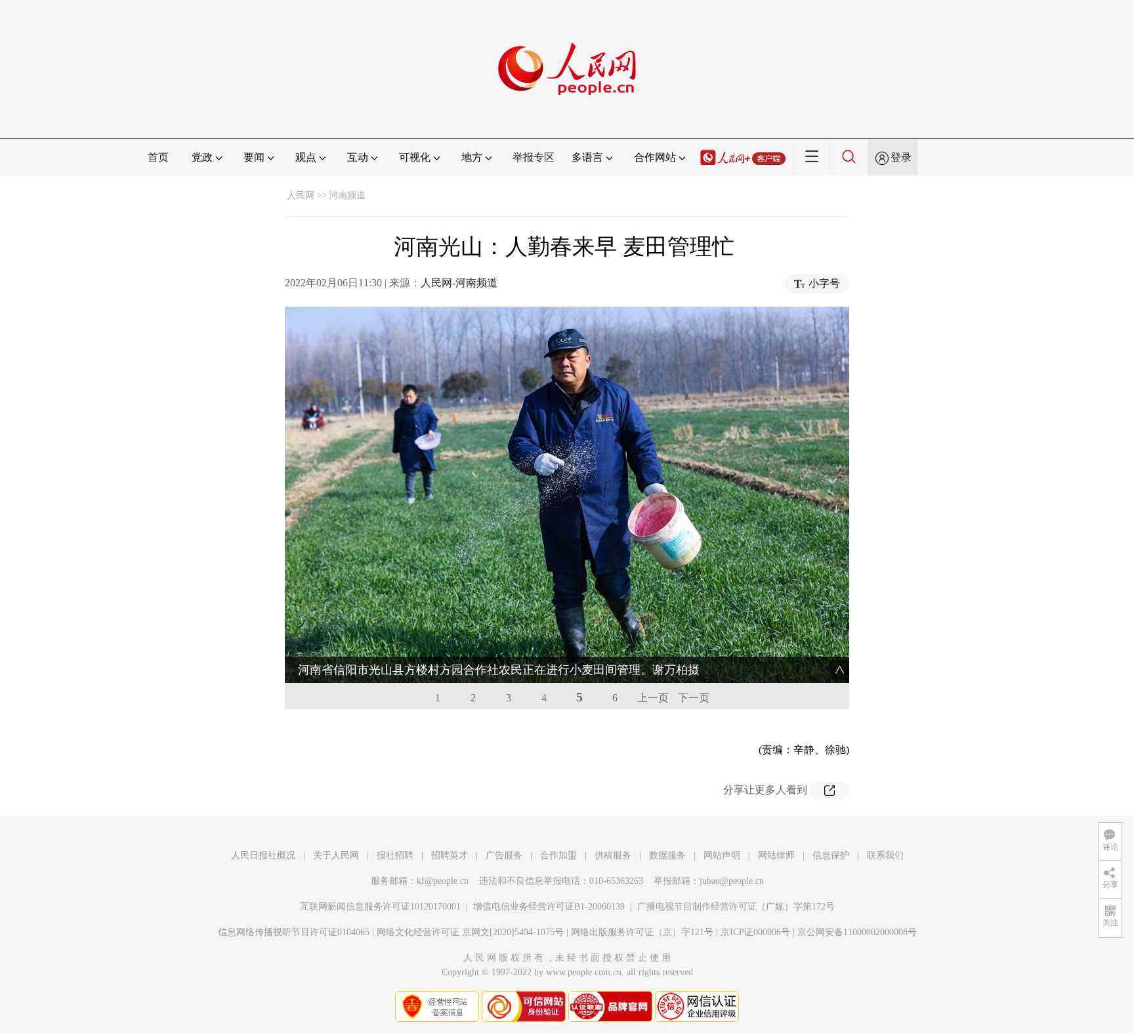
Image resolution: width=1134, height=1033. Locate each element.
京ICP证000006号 (755, 932)
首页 (158, 157)
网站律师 (776, 855)
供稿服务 (613, 855)
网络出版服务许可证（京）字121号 (642, 932)
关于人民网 (336, 855)
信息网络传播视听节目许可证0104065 (293, 932)
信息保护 (830, 855)
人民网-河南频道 (459, 282)
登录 (901, 157)
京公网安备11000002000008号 (857, 932)
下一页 (693, 697)
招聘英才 (449, 855)
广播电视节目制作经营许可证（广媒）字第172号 (736, 907)
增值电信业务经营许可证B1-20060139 (549, 907)
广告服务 (504, 855)
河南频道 (347, 195)
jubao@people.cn (732, 881)
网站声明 (722, 855)
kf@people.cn (443, 881)
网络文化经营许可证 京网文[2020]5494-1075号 (470, 932)
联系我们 (885, 855)
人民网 (300, 195)
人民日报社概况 (263, 855)
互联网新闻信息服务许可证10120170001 (380, 907)
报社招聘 (395, 855)
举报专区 (534, 157)
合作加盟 (558, 855)
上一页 (653, 697)
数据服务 (667, 855)
